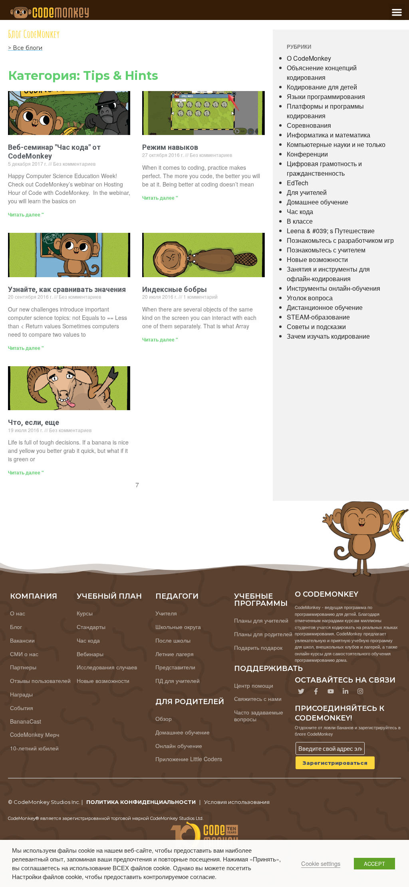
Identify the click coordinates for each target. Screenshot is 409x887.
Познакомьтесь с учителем (326, 249)
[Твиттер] (301, 691)
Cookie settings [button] (320, 863)
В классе (300, 221)
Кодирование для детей (322, 86)
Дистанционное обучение (325, 307)
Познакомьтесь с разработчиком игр (340, 240)
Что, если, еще (33, 422)
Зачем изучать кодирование (328, 336)
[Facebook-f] (316, 691)
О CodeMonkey (309, 58)
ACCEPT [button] (374, 863)
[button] (397, 12)
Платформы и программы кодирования (325, 110)
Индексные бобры (174, 289)
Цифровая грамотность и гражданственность (324, 168)
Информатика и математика (328, 134)
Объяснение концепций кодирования (322, 72)
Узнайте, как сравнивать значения (67, 289)
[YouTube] (330, 691)
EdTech (297, 182)
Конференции (307, 154)
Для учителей (307, 192)
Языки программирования (326, 96)
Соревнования (309, 125)
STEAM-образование (318, 316)
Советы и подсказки (316, 326)
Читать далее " (26, 214)
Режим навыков (170, 147)
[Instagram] (360, 691)
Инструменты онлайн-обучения (333, 288)
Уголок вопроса (310, 297)
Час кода (300, 211)
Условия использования (237, 802)
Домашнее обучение (317, 201)
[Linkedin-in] (345, 691)
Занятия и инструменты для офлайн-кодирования (328, 273)
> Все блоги (25, 48)
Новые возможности (317, 259)
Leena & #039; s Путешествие (331, 230)
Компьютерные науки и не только (336, 144)
